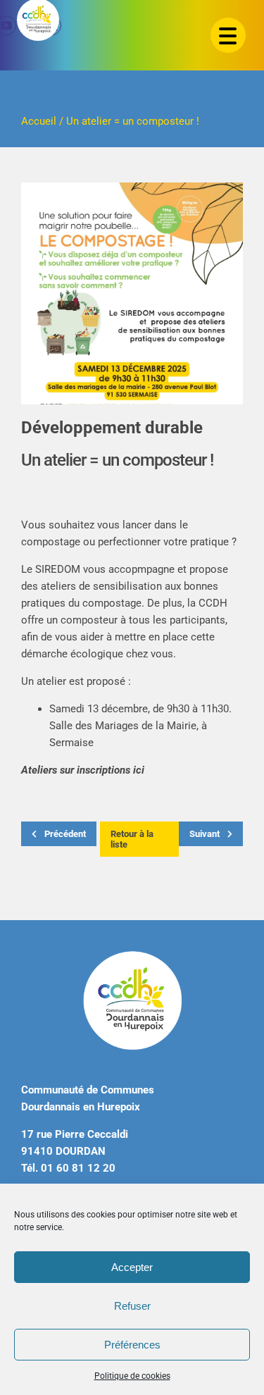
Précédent (64, 834)
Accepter (132, 1267)
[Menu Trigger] (228, 35)
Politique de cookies (132, 1376)
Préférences (132, 1345)
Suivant (205, 834)
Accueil (38, 121)
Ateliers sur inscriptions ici (82, 770)
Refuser (132, 1306)
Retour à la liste (132, 839)
